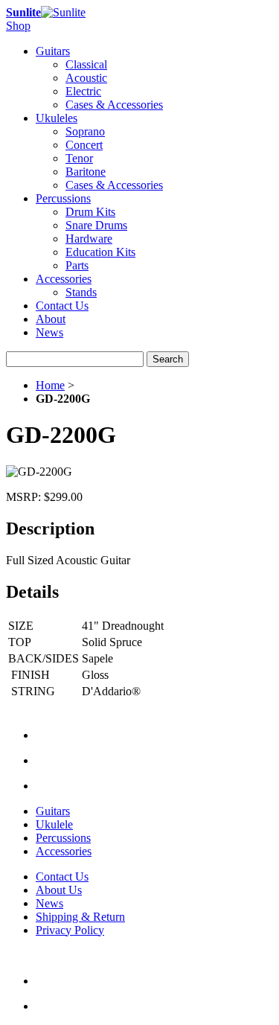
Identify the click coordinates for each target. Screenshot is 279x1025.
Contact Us (62, 305)
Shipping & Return (80, 916)
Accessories (64, 851)
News (49, 332)
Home (50, 385)
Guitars (53, 811)
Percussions (63, 837)
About (50, 319)
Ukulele (54, 824)
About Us (59, 890)
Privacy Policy (70, 930)
